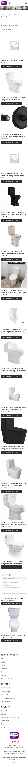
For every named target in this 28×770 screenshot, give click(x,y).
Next (25, 21)
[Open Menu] (26, 3)
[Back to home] (4, 3)
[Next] (17, 644)
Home (3, 14)
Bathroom (13, 14)
